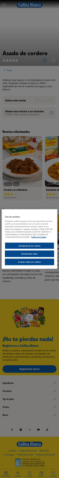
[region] (29, 239)
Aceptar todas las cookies (29, 262)
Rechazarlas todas (29, 254)
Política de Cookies (38, 237)
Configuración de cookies (30, 245)
